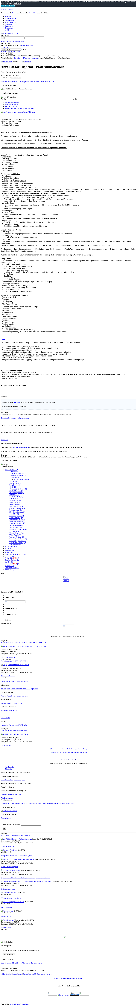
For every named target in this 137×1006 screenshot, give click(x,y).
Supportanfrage (6, 703)
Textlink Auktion (6, 916)
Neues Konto (5, 41)
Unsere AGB (25, 689)
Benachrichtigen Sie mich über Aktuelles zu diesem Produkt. (21, 963)
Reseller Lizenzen (11, 106)
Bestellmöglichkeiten (8, 681)
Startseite (17, 58)
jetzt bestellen (9, 9)
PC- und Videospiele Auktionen (11, 898)
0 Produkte (31, 13)
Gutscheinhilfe (6, 818)
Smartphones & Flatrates (65, 803)
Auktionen (35, 58)
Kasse (3, 9)
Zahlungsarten (5, 689)
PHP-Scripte (26, 58)
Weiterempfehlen (8, 954)
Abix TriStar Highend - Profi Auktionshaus (15, 835)
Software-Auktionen (8, 889)
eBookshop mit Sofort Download (26, 803)
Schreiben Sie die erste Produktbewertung (15, 418)
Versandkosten (16, 689)
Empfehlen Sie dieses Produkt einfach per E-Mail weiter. (22, 950)
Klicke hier (4, 440)
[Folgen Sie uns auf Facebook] (68, 749)
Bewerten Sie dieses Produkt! (11, 794)
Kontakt (18, 681)
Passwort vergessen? (17, 41)
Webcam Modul (6, 907)
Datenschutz (27, 974)
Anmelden (8, 24)
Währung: (4, 53)
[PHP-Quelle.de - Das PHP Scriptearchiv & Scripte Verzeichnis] (74, 995)
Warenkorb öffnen (11, 22)
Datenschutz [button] (17, 4)
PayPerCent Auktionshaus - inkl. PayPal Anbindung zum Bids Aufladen (25, 878)
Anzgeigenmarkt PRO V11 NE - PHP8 (14, 661)
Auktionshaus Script (8, 803)
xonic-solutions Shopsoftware (19, 1004)
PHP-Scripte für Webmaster (47, 803)
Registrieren (9, 26)
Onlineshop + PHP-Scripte (21, 447)
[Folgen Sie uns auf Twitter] (69, 752)
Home (3, 47)
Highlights (8, 16)
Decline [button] (3, 6)
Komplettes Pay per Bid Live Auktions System (16, 856)
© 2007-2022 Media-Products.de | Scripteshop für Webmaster (68, 978)
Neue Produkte (10, 20)
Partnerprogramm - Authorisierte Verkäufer (19, 108)
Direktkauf (25, 681)
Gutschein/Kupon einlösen (12, 824)
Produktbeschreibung (12, 103)
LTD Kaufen (5, 718)
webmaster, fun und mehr (9, 725)
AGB (7, 30)
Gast (13, 13)
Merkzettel (16, 51)
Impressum (9, 28)
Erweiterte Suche (6, 51)
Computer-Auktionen (8, 846)
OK (3, 37)
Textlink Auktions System (9, 867)
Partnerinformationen (8, 696)
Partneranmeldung (22, 696)
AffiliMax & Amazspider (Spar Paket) (14, 730)
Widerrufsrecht (6, 974)
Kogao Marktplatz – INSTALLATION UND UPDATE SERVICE (23, 642)
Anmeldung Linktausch (9, 710)
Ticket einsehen (17, 703)
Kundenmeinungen (11, 104)
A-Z (6, 47)
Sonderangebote (10, 18)
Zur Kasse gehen (19, 780)
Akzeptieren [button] (10, 6)
